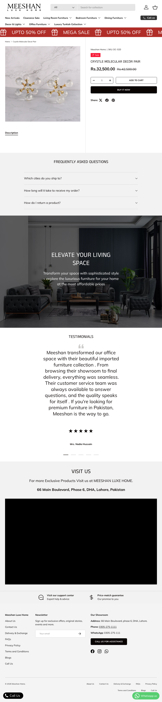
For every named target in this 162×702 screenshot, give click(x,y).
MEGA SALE (72, 32)
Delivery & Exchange (16, 633)
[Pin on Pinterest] (113, 100)
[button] (155, 7)
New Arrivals (12, 18)
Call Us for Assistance (109, 641)
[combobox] (92, 7)
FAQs (8, 639)
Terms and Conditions (17, 651)
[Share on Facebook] (107, 100)
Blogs (8, 657)
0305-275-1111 (108, 626)
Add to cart (136, 80)
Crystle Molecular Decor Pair (24, 42)
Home (7, 42)
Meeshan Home (98, 49)
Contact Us (11, 626)
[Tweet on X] (100, 100)
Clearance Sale (31, 18)
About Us (10, 620)
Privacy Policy (12, 645)
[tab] (11, 132)
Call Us (9, 663)
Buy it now (123, 89)
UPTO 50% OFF (25, 32)
